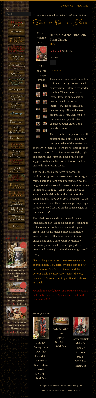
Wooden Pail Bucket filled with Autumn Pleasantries (16, 325)
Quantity (54, 57)
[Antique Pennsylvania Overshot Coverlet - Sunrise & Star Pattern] (41, 328)
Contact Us (67, 5)
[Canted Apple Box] (61, 321)
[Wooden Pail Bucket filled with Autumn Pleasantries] (16, 313)
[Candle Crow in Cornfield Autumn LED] (16, 255)
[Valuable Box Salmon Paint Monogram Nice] (16, 288)
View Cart (82, 5)
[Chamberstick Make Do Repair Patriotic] (81, 326)
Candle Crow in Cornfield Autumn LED (16, 273)
